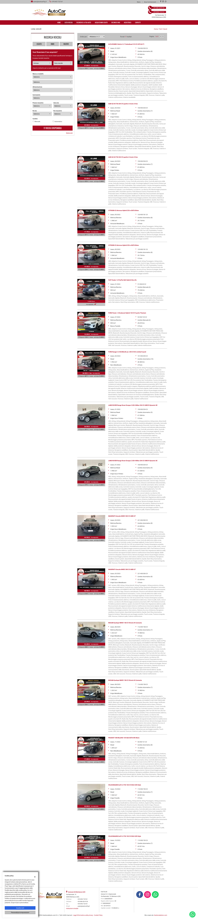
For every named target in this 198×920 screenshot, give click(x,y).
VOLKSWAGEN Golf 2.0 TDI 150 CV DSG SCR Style (124, 785)
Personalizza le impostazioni (20, 912)
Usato (39, 44)
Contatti (138, 22)
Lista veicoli (69, 22)
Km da (35, 111)
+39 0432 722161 (57, 1)
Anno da (56, 103)
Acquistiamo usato (101, 22)
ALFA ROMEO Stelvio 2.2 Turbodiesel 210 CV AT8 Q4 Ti (126, 44)
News (139, 2)
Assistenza (127, 22)
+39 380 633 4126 (83, 901)
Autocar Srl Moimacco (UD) (76, 892)
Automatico (58, 121)
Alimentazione (37, 87)
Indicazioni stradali (72, 908)
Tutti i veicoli (163, 29)
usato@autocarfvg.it (40, 1)
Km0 (52, 44)
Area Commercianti (150, 2)
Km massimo (57, 111)
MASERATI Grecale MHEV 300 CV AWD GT (122, 516)
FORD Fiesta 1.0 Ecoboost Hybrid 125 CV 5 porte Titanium (127, 313)
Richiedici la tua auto (84, 22)
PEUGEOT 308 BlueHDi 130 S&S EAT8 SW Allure (123, 738)
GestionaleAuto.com (160, 915)
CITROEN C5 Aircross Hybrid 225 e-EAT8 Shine (123, 210)
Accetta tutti (20, 908)
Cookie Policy (98, 915)
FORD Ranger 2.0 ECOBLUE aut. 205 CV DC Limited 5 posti (127, 352)
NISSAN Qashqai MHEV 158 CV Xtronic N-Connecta (125, 623)
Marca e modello (38, 74)
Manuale (37, 121)
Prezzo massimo (38, 103)
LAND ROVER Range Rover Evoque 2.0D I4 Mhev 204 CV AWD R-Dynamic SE (132, 405)
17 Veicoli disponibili (53, 128)
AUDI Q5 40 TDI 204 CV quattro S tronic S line (123, 104)
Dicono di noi (115, 22)
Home (59, 22)
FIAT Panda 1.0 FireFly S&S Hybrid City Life (122, 280)
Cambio (35, 119)
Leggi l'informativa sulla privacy (83, 915)
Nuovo (66, 44)
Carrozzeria (36, 95)
